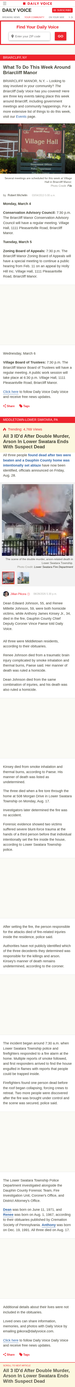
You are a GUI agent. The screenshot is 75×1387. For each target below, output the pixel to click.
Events (21, 117)
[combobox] (29, 36)
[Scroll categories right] (72, 17)
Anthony (49, 1225)
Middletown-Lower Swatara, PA (30, 419)
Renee (8, 1215)
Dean (7, 1210)
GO (60, 36)
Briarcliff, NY (15, 57)
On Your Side (56, 17)
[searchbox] (32, 36)
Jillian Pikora (18, 594)
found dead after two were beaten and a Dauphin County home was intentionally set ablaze (37, 460)
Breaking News (11, 17)
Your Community (34, 17)
